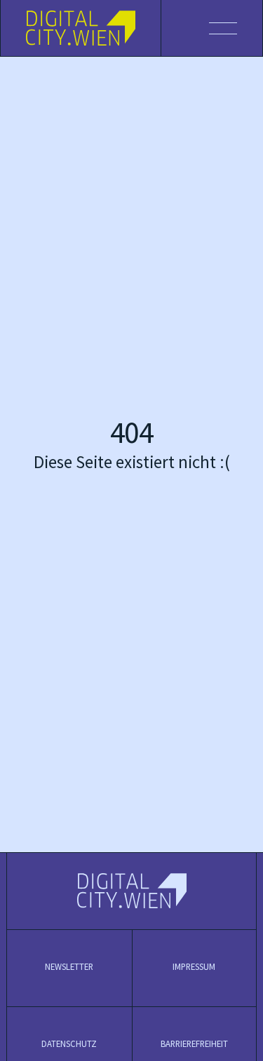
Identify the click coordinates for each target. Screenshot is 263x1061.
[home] (81, 28)
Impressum (194, 967)
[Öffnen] (211, 28)
